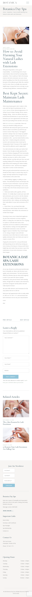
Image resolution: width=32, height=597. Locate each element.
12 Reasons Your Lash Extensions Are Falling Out (15, 448)
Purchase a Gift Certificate (9, 523)
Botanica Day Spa (10, 49)
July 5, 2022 (6, 47)
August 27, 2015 (7, 445)
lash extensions (10, 123)
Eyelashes (9, 12)
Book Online (6, 520)
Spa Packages (6, 525)
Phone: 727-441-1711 (8, 546)
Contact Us (5, 531)
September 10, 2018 (8, 420)
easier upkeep (6, 110)
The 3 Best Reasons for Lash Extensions (13, 423)
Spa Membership (7, 528)
